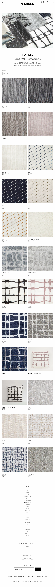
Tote (27, 516)
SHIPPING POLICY (22, 576)
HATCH (30, 440)
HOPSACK (31, 474)
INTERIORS (35, 10)
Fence (4, 306)
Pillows (27, 504)
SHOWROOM (19, 10)
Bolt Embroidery (33, 239)
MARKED (30, 374)
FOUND (41, 7)
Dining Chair (27, 496)
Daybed (27, 498)
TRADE (15, 576)
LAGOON (4, 274)
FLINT (29, 407)
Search (5, 1)
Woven (27, 508)
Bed (27, 490)
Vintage (27, 535)
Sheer (27, 517)
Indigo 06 (4, 106)
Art (27, 524)
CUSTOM (17, 7)
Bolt (29, 172)
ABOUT (49, 7)
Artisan (27, 526)
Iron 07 (4, 307)
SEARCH (10, 576)
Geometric (27, 514)
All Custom (27, 489)
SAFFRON (4, 240)
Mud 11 (3, 139)
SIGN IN (27, 546)
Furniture (27, 527)
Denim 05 (4, 341)
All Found (27, 522)
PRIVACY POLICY (31, 576)
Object (27, 531)
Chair (27, 494)
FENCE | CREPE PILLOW (34, 373)
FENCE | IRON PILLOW (8, 407)
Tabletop (27, 533)
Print (27, 506)
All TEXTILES (27, 502)
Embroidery (27, 510)
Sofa (27, 492)
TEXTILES (34, 7)
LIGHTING (26, 7)
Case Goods (27, 500)
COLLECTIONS (26, 51)
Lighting (27, 529)
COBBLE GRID (6, 272)
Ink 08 (29, 106)
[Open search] (2, 2)
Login (50, 1)
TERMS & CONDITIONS (42, 576)
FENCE (30, 340)
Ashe (4, 105)
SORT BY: (4, 70)
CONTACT (28, 10)
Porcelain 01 (5, 173)
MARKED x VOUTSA (7, 7)
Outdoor (27, 519)
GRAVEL (30, 274)
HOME (20, 51)
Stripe (27, 512)
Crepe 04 (30, 139)
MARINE (4, 374)
